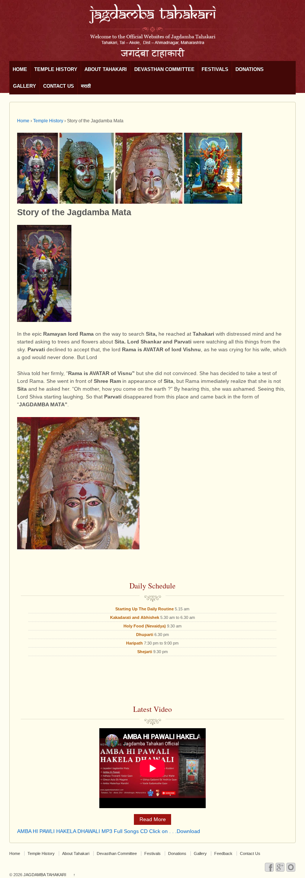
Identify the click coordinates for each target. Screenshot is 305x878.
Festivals (215, 69)
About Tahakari (105, 69)
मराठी (86, 86)
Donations (249, 69)
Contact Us (58, 86)
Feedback (223, 853)
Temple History (55, 69)
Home (20, 69)
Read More (152, 819)
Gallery (24, 86)
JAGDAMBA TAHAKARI (44, 874)
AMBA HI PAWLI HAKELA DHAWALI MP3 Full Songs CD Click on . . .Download (108, 831)
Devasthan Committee (164, 69)
